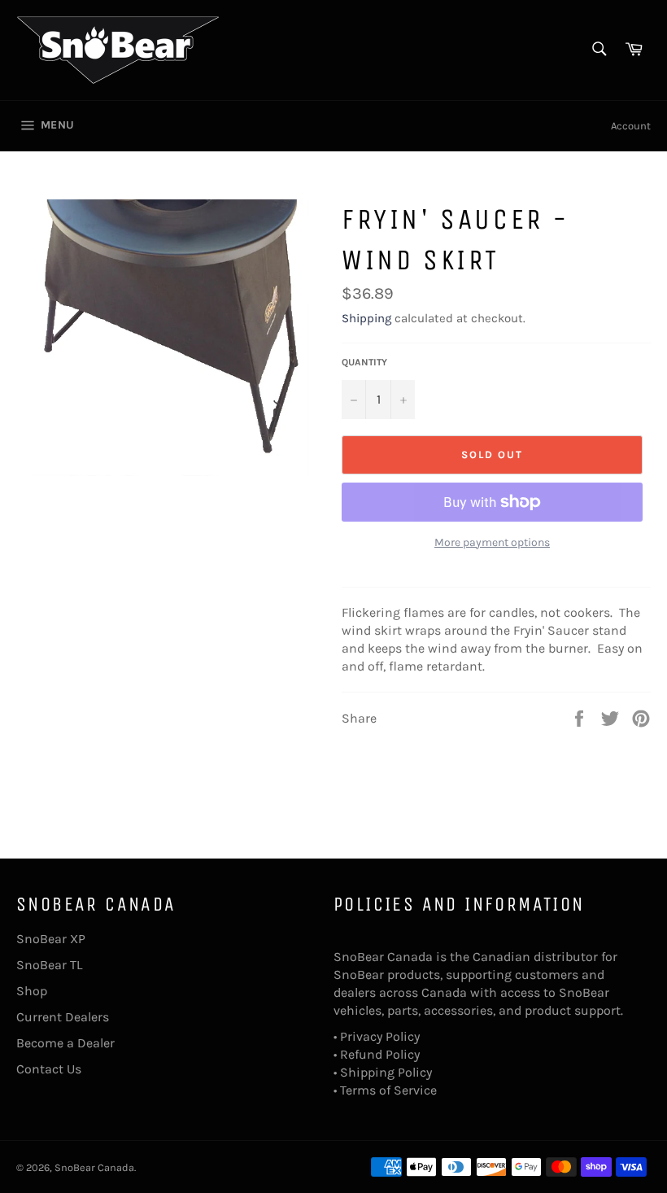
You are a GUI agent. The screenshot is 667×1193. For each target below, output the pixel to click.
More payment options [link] (492, 542)
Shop (31, 991)
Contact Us (48, 1069)
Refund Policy (380, 1054)
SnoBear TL (49, 964)
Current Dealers (62, 1017)
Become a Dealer (65, 1043)
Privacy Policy (380, 1036)
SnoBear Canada (94, 1167)
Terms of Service (388, 1090)
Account (631, 126)
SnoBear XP (50, 938)
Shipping (366, 318)
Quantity (364, 362)
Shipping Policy (386, 1072)
